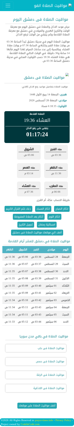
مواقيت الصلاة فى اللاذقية (48, 388)
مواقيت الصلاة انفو (51, 5)
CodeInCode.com (30, 424)
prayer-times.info (44, 420)
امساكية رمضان (46, 224)
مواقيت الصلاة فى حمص (50, 361)
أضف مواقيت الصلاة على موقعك (37, 405)
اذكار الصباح (61, 208)
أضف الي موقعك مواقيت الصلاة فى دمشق (37, 232)
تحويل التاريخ (26, 224)
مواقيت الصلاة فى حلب (51, 348)
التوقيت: (62, 106)
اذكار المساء (43, 208)
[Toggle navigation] (7, 5)
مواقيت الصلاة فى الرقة (50, 374)
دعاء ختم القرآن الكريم (18, 208)
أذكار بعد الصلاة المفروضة (28, 216)
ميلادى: (62, 100)
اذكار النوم (54, 216)
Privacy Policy (63, 420)
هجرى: (63, 95)
